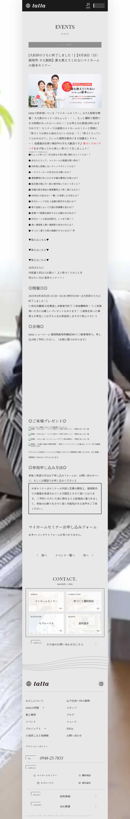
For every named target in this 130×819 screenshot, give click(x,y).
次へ (86, 555)
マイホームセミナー (47, 775)
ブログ (70, 714)
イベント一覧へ (65, 555)
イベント (31, 721)
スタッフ (72, 707)
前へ (44, 555)
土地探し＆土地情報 (37, 735)
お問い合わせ (74, 735)
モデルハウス (47, 782)
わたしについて (34, 700)
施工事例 (31, 714)
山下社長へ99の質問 (78, 700)
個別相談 (86, 775)
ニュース (72, 721)
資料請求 (86, 782)
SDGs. (70, 728)
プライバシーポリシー (37, 746)
